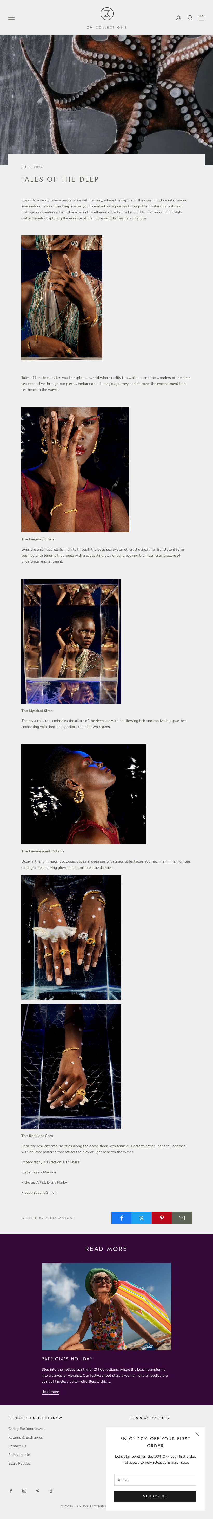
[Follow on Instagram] (24, 1491)
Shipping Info (19, 1454)
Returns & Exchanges (25, 1437)
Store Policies (19, 1463)
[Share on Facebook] (121, 1218)
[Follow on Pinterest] (38, 1491)
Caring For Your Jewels (26, 1428)
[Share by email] (182, 1218)
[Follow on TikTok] (51, 1491)
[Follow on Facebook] (11, 1491)
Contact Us (17, 1446)
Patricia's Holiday (67, 1359)
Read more (50, 1391)
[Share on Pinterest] (162, 1218)
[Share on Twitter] (141, 1218)
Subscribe (155, 1496)
